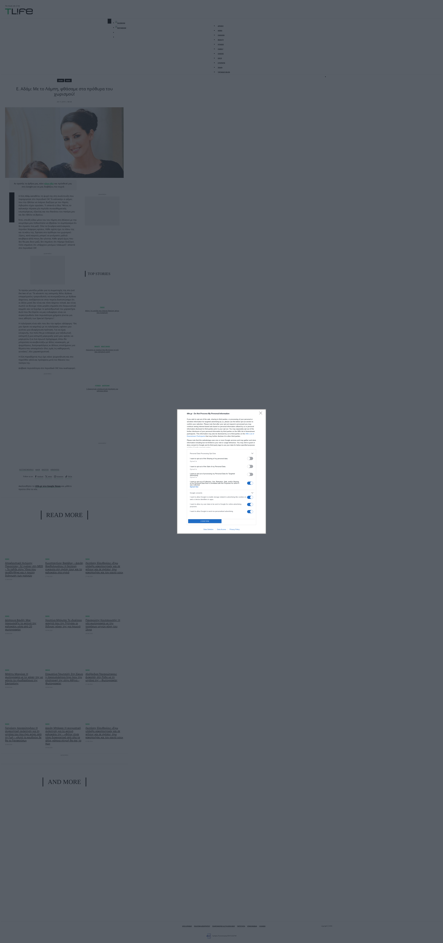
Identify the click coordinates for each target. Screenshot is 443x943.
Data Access (221, 529)
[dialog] (221, 471)
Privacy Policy (235, 529)
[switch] (250, 458)
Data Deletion (208, 529)
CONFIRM (205, 521)
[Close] (261, 414)
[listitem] (221, 453)
